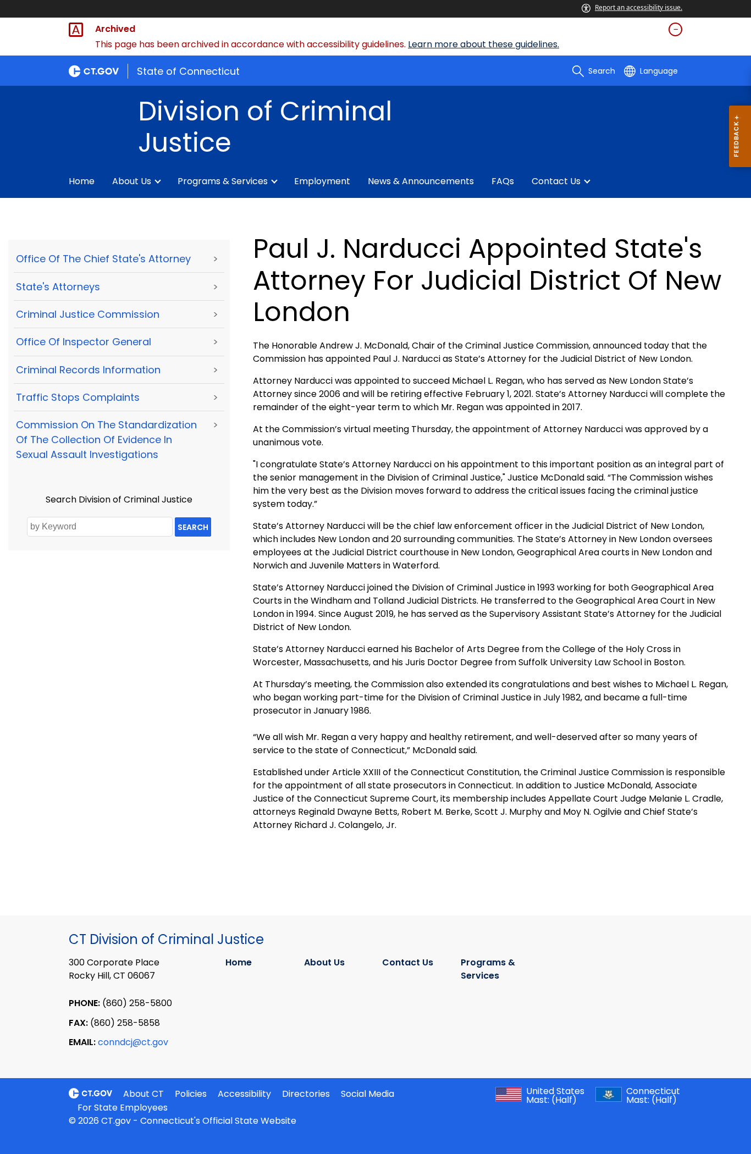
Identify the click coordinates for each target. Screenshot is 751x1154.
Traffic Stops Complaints (78, 397)
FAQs (503, 181)
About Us (131, 181)
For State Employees (123, 1107)
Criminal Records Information (88, 370)
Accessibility (244, 1093)
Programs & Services (223, 181)
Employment (322, 181)
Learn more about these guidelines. (483, 44)
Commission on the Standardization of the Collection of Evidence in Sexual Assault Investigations (106, 439)
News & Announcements (421, 181)
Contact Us (556, 181)
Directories (306, 1093)
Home (82, 181)
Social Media (367, 1093)
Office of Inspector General (83, 342)
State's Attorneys (58, 287)
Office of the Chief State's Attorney (103, 259)
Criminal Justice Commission (87, 314)
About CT (143, 1093)
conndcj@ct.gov (133, 1042)
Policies (191, 1093)
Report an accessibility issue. (638, 7)
